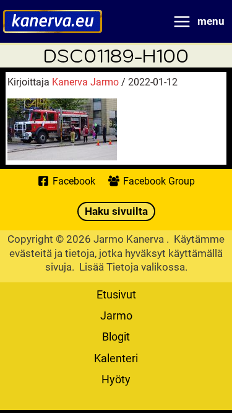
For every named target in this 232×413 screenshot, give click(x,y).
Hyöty (116, 379)
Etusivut (116, 294)
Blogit (116, 336)
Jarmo (116, 315)
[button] (116, 211)
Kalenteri (116, 357)
